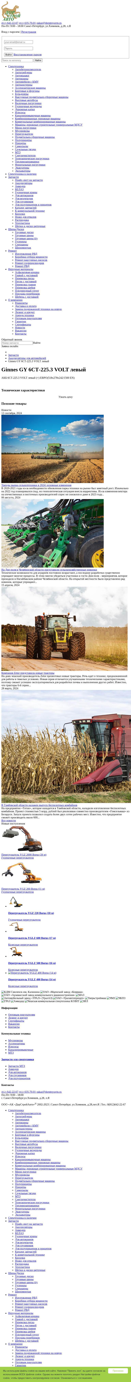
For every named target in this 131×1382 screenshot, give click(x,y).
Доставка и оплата (26, 306)
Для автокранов (24, 195)
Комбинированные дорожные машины (37, 118)
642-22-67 (9, 23)
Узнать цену (66, 396)
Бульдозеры (21, 94)
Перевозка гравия (25, 284)
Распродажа (22, 220)
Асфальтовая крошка (27, 272)
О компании (15, 299)
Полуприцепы (23, 140)
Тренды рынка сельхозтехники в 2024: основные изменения (36, 485)
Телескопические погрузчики (32, 158)
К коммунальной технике (30, 210)
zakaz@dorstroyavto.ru (49, 23)
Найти (38, 60)
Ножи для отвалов (25, 216)
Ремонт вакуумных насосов (31, 260)
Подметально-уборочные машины (35, 137)
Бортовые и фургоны (27, 90)
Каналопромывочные (20, 1049)
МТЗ (17, 152)
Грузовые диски (24, 232)
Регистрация (28, 31)
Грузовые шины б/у (26, 238)
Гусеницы (21, 241)
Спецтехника (16, 66)
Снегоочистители (25, 155)
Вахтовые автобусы (26, 100)
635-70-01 (27, 23)
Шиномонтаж (23, 247)
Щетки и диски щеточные (30, 226)
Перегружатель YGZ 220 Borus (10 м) (31, 913)
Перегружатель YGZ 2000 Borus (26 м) (23, 854)
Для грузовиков (24, 201)
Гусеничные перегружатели (17, 857)
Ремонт (12, 250)
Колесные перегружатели (23, 944)
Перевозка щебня (25, 287)
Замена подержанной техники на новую (38, 309)
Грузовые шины (24, 235)
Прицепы (20, 143)
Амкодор (20, 186)
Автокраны (21, 78)
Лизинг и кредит (25, 312)
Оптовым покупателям (28, 318)
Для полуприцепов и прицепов (33, 204)
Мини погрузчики (25, 127)
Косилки (20, 213)
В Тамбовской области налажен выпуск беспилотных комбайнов (39, 805)
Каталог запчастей (26, 207)
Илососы (20, 112)
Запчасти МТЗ (16, 1066)
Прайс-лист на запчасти (29, 180)
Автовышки (22, 75)
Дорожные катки (25, 109)
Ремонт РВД (22, 266)
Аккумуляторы (23, 183)
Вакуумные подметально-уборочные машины (41, 97)
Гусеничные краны (26, 192)
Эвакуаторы (22, 167)
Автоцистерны (23, 84)
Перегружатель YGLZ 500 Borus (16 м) (32, 963)
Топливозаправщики (27, 161)
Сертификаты (23, 324)
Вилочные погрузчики (28, 103)
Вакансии (20, 330)
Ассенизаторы (16, 1043)
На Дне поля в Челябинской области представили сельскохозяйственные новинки (49, 569)
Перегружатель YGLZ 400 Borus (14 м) (32, 979)
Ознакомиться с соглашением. (77, 1378)
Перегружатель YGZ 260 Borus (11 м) (23, 888)
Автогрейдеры (23, 72)
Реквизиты (21, 303)
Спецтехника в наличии (22, 173)
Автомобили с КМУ (27, 81)
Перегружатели (24, 133)
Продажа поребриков (27, 293)
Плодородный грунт (27, 290)
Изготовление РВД (26, 253)
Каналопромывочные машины (33, 115)
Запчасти (13, 177)
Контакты (20, 333)
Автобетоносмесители (28, 69)
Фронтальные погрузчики (30, 164)
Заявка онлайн (9, 346)
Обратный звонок (11, 339)
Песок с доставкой (26, 281)
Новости (20, 327)
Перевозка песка (24, 278)
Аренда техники (24, 315)
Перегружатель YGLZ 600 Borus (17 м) (32, 938)
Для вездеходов (24, 198)
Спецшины (21, 244)
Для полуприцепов (19, 1078)
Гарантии (20, 321)
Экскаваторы (22, 170)
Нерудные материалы (20, 269)
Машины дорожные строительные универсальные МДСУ (48, 124)
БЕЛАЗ (19, 189)
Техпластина (22, 223)
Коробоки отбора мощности (31, 256)
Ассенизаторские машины (30, 87)
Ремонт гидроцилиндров (29, 263)
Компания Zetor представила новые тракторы (27, 673)
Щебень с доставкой (27, 296)
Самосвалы (21, 146)
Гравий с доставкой (26, 275)
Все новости (8, 820)
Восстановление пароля (27, 54)
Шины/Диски (16, 229)
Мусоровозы (22, 130)
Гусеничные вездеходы (28, 106)
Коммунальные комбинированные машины (40, 121)
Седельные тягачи (25, 149)
